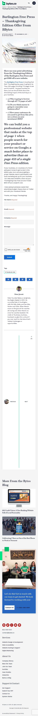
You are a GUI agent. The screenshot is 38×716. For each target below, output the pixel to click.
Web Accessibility (8, 645)
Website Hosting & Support (11, 648)
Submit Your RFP (7, 691)
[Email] (29, 279)
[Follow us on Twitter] (7, 625)
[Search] (29, 3)
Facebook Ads (10, 272)
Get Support (6, 688)
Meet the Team (7, 663)
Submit (9, 257)
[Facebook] (8, 279)
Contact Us (9, 607)
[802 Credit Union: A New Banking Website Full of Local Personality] (19, 498)
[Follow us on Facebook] (3, 625)
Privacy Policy (20, 713)
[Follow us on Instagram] (11, 625)
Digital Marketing (8, 650)
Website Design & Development (12, 642)
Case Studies (6, 672)
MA (20, 708)
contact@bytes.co (8, 633)
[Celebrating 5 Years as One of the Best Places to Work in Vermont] (19, 526)
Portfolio (5, 669)
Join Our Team (7, 666)
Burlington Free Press (15, 82)
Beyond (26, 708)
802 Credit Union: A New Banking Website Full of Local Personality (17, 511)
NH (16, 708)
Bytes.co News (8, 35)
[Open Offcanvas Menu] (34, 3)
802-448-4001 (7, 630)
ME (18, 708)
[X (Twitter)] (15, 279)
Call (23, 607)
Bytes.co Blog (12, 7)
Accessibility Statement (8, 713)
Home (4, 7)
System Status (7, 696)
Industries (5, 675)
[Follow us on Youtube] (15, 625)
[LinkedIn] (22, 279)
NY (22, 708)
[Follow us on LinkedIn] (19, 625)
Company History (7, 661)
